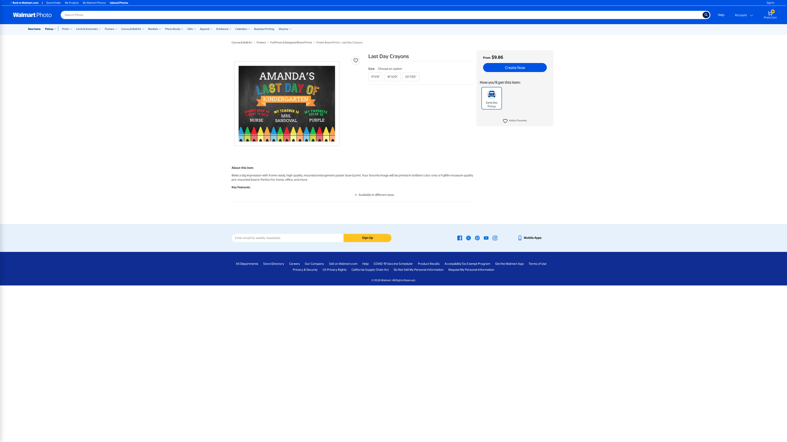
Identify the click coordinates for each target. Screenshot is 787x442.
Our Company (314, 264)
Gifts (190, 28)
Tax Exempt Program (476, 264)
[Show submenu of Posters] (116, 28)
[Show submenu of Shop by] (290, 28)
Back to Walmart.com (25, 2)
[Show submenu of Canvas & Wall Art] (143, 28)
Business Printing (264, 28)
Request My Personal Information (471, 270)
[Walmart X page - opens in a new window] (468, 238)
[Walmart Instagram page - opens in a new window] (494, 238)
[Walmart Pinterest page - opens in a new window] (477, 238)
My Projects (72, 2)
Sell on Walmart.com (343, 264)
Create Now (515, 67)
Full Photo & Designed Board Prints (291, 42)
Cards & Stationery (87, 28)
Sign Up (367, 238)
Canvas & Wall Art (131, 28)
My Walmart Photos (94, 2)
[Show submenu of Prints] (71, 28)
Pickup (49, 28)
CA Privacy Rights (335, 270)
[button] (514, 121)
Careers (294, 264)
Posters (109, 28)
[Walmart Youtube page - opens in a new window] (486, 238)
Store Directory (273, 264)
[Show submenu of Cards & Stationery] (100, 28)
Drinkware (222, 28)
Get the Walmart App (509, 264)
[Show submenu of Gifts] (194, 28)
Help (721, 15)
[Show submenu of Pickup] (56, 28)
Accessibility (453, 264)
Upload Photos (119, 2)
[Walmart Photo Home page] (32, 15)
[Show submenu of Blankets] (160, 28)
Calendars (241, 28)
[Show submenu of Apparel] (211, 28)
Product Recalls (429, 264)
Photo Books (172, 28)
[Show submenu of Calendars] (249, 28)
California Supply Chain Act (370, 270)
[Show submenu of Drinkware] (230, 28)
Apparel (204, 28)
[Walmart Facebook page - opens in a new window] (459, 238)
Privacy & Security (305, 270)
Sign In (770, 2)
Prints (65, 28)
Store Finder (53, 2)
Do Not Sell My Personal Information (419, 270)
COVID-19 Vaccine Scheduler (393, 264)
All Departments (247, 264)
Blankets (153, 28)
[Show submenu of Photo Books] (182, 28)
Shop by (283, 28)
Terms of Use (537, 264)
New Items (34, 28)
